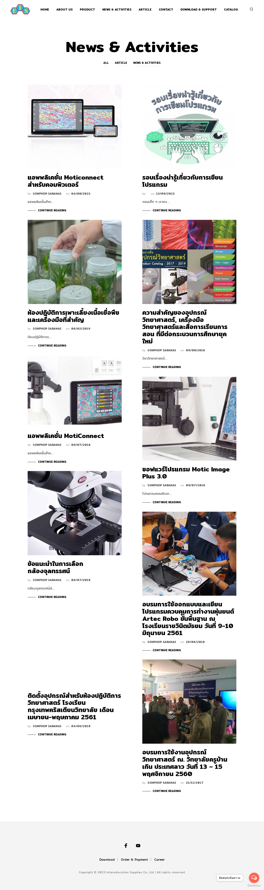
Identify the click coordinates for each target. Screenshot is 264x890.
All (106, 63)
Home (44, 9)
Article (145, 9)
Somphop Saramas (47, 194)
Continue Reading (52, 210)
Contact (166, 9)
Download (107, 859)
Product (87, 9)
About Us (64, 9)
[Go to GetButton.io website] (254, 885)
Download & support (198, 9)
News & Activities (116, 9)
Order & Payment (134, 859)
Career (159, 859)
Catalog (231, 9)
